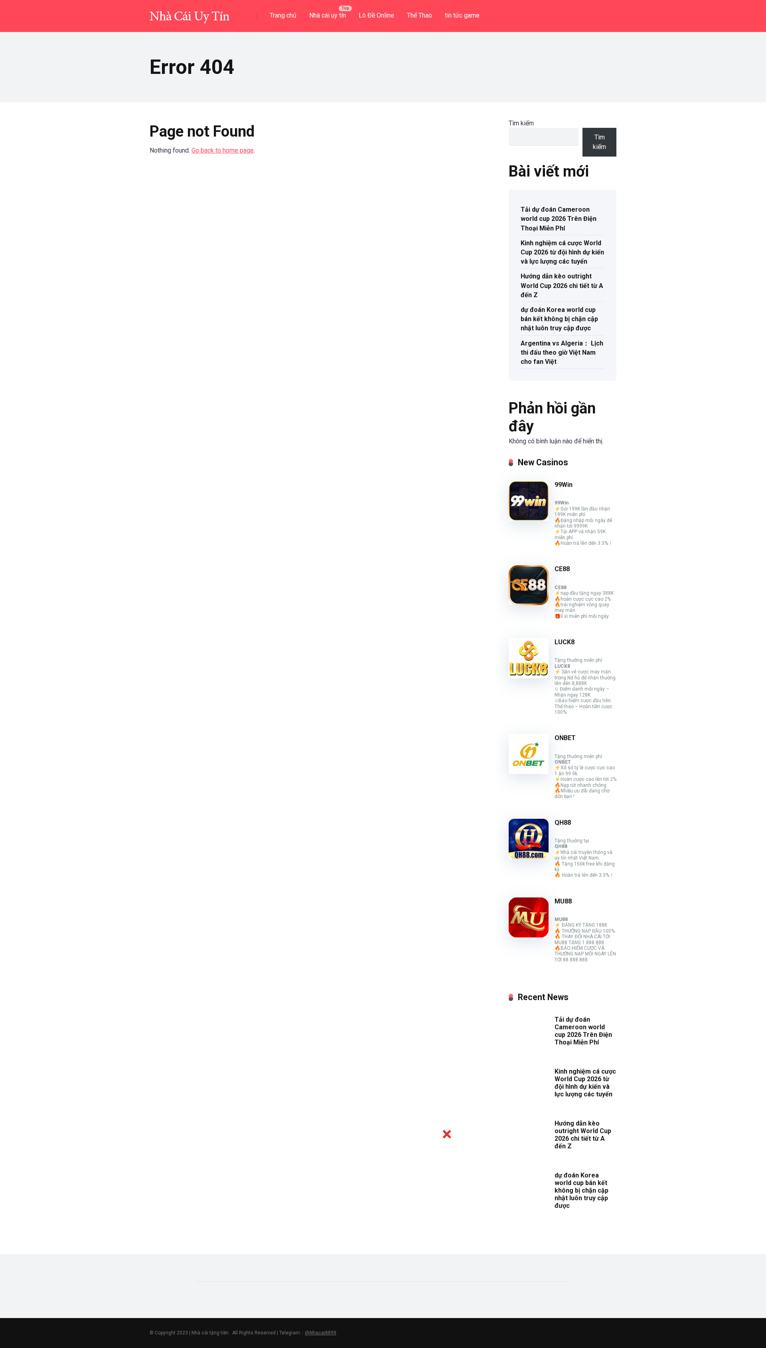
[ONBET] (529, 772)
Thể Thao (419, 15)
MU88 (563, 901)
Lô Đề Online (376, 15)
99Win (564, 484)
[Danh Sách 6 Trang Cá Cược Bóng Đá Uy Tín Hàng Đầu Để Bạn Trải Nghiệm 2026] (189, 13)
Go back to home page (223, 150)
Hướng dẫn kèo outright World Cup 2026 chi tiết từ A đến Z (562, 285)
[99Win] (529, 518)
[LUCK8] (529, 676)
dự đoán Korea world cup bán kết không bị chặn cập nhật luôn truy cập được (559, 319)
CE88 (562, 569)
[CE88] (529, 603)
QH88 (563, 822)
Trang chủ (283, 15)
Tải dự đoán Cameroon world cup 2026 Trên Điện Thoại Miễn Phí (558, 219)
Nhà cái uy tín (327, 15)
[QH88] (529, 856)
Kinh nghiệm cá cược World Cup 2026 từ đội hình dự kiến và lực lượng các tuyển (562, 252)
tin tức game (462, 15)
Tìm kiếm (521, 123)
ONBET (565, 738)
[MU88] (529, 935)
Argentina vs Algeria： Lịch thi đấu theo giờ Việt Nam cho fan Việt (562, 352)
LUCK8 (564, 642)
